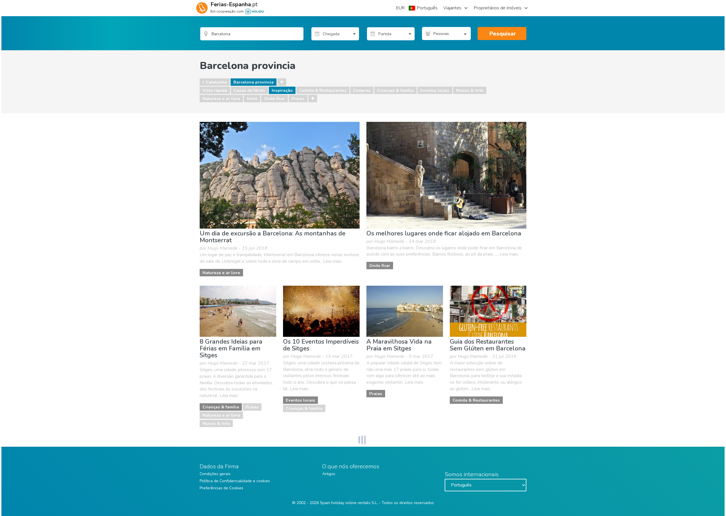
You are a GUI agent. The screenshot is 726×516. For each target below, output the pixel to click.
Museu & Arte (470, 90)
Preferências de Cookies (221, 488)
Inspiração (282, 90)
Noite (252, 98)
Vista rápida (214, 90)
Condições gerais (215, 474)
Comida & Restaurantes (323, 90)
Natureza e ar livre (221, 98)
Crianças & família (395, 90)
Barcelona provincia (253, 82)
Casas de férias (249, 90)
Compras (362, 90)
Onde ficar (274, 98)
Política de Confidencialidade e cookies (235, 481)
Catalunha (216, 82)
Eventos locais (434, 90)
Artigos (328, 474)
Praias (298, 98)
